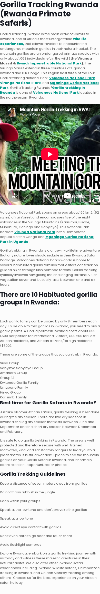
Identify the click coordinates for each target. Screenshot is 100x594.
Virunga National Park (20, 82)
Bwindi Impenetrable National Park (49, 63)
